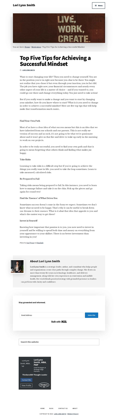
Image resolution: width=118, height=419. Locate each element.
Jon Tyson (30, 243)
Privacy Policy (72, 414)
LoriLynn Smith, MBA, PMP (40, 362)
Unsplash (40, 243)
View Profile (26, 385)
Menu (100, 5)
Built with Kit (59, 322)
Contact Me (26, 380)
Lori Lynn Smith (24, 5)
